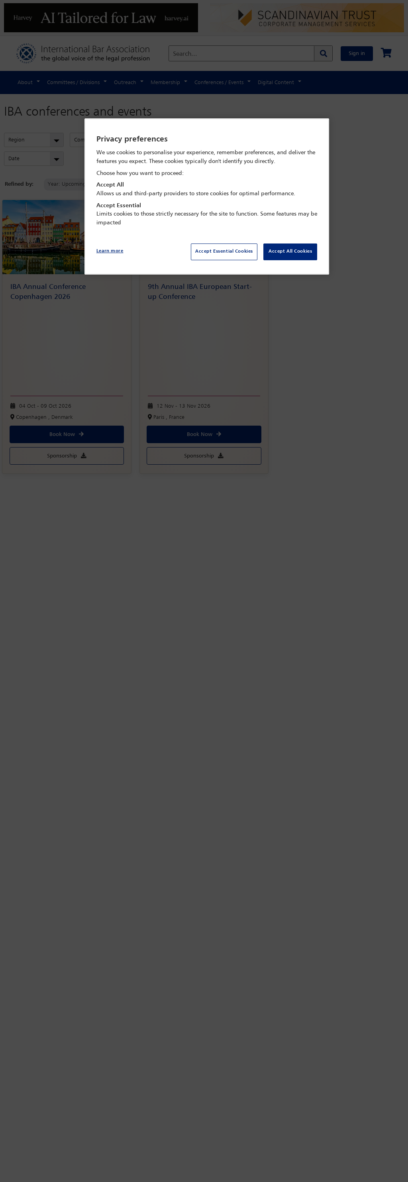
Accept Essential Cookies (224, 251)
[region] (206, 196)
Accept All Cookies (290, 251)
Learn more (110, 251)
